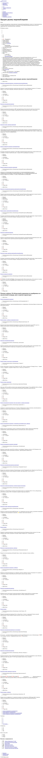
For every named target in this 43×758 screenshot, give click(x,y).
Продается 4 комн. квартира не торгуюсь (8, 671)
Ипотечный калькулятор (9, 745)
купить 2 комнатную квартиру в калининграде (12, 714)
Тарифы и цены (6, 754)
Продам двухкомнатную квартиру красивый (8, 444)
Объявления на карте (9, 744)
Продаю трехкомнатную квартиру (6, 299)
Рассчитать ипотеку (8, 56)
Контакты (4, 753)
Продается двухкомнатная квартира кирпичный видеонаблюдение (13, 189)
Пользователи (5, 755)
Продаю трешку (3, 527)
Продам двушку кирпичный (5, 382)
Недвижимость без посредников (11, 742)
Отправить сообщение (13, 72)
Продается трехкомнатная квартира (7, 588)
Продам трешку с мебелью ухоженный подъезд (9, 319)
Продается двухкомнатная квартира (7, 340)
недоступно (7, 69)
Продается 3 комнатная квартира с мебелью (8, 547)
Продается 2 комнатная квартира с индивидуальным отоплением (12, 485)
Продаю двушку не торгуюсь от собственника (9, 361)
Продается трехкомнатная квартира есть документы (10, 629)
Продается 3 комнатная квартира (6, 232)
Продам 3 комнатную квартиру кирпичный (8, 167)
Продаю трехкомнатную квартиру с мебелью (9, 567)
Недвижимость (5, 2)
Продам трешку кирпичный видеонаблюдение (9, 210)
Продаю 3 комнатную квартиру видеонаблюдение (10, 146)
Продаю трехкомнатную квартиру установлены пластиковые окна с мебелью (15, 423)
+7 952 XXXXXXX (9, 71)
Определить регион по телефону (11, 747)
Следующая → (5, 723)
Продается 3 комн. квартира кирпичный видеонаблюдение (11, 253)
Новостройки (5, 4)
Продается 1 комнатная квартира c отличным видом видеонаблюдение (13, 83)
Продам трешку (3, 609)
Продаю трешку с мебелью (5, 692)
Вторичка (9, 43)
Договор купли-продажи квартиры (11, 748)
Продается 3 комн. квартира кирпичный (8, 124)
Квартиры (5, 3)
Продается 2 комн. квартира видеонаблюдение (9, 506)
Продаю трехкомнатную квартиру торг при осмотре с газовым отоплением (14, 402)
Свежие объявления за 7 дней (10, 741)
